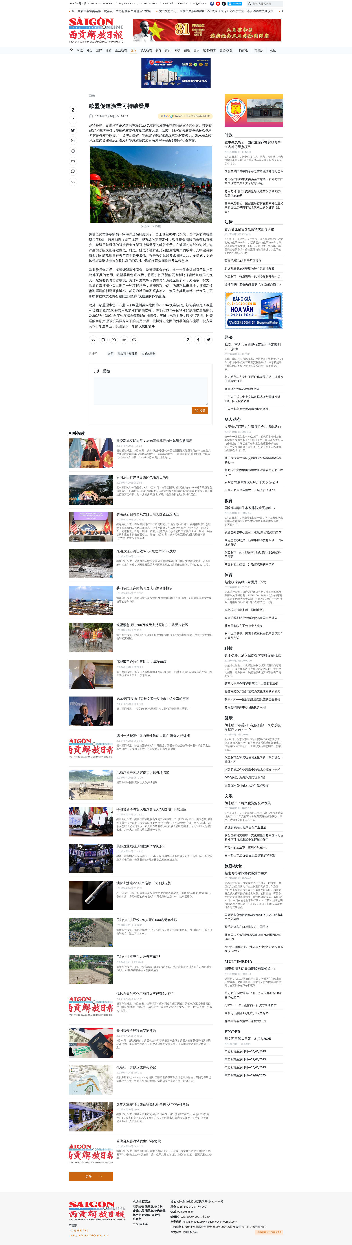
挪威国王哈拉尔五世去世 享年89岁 (141, 662)
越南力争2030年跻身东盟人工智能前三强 (251, 683)
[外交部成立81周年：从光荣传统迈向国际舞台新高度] (91, 453)
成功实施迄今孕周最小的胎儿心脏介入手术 (252, 769)
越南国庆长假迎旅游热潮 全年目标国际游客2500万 (253, 937)
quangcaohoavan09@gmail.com (89, 1235)
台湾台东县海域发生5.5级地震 (138, 1141)
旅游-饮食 (226, 50)
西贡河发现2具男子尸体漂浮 (243, 260)
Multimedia (238, 961)
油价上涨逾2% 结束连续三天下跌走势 (143, 883)
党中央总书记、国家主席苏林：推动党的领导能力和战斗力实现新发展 (276, 11)
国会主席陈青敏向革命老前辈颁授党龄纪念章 (254, 171)
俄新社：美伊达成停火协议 (136, 1067)
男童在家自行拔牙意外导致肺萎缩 (247, 785)
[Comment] (73, 171)
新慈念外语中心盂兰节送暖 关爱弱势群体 (251, 532)
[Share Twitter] (73, 130)
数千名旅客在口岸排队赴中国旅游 (247, 927)
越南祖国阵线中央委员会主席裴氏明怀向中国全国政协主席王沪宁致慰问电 (254, 181)
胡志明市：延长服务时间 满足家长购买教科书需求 (253, 554)
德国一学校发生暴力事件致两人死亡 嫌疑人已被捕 (153, 735)
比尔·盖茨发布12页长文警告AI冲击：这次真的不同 (152, 699)
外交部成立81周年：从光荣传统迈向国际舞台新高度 (154, 440)
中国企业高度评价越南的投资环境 (247, 409)
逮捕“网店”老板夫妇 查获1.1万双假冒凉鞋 (251, 284)
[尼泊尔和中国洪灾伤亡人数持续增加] (91, 785)
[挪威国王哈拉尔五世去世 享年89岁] (91, 674)
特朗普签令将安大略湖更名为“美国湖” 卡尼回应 (151, 809)
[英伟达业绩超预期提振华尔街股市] (91, 858)
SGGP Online (106, 3)
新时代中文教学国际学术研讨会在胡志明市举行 (254, 472)
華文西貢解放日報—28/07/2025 (245, 1067)
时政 (80, 50)
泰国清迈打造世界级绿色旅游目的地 (142, 477)
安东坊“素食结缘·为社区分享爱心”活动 (250, 482)
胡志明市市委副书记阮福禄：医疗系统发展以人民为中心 (253, 727)
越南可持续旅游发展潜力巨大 (246, 873)
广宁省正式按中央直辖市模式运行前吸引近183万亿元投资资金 (252, 399)
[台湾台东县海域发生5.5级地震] (91, 1153)
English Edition (127, 3)
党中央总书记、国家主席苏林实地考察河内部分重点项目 (253, 144)
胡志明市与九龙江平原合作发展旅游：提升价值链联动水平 (254, 379)
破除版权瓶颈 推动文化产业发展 (245, 827)
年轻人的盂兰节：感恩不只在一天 (247, 847)
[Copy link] (73, 161)
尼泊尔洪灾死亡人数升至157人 (138, 957)
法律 (99, 50)
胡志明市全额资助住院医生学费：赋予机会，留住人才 (254, 759)
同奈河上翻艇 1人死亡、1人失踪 (245, 1013)
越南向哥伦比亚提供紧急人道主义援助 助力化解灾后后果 (253, 193)
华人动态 (146, 50)
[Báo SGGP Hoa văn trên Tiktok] (224, 3)
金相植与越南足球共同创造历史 (245, 610)
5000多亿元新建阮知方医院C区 (245, 777)
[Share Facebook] (73, 120)
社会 (89, 50)
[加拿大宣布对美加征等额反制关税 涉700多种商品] (91, 1116)
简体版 (243, 50)
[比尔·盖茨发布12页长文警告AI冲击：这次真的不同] (91, 711)
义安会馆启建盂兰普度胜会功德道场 (251, 427)
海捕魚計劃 (148, 353)
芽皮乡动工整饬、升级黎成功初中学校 (249, 564)
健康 (187, 50)
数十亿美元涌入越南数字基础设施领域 (253, 655)
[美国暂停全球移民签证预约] (91, 1043)
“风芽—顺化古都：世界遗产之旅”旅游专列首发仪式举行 (254, 949)
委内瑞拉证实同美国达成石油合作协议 (144, 588)
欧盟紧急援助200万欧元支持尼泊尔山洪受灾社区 (152, 625)
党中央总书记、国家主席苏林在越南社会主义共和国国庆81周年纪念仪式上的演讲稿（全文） (254, 207)
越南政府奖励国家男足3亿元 (245, 582)
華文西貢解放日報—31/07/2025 (248, 1039)
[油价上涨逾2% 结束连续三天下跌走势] (91, 895)
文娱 (196, 50)
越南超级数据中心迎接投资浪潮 (245, 707)
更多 (88, 1176)
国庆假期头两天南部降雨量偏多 (248, 969)
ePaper (232, 1031)
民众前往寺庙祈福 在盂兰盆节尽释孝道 (250, 855)
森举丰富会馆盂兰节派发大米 (244, 1021)
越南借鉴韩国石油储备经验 (242, 389)
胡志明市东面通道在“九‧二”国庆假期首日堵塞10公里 (253, 995)
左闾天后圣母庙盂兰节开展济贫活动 (248, 490)
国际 (133, 50)
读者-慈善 (209, 50)
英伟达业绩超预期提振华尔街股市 (141, 846)
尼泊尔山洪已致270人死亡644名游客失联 (146, 920)
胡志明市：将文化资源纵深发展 (248, 803)
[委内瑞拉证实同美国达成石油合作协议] (91, 600)
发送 (202, 410)
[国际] (73, 182)
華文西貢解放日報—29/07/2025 (245, 1059)
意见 (273, 50)
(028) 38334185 (79, 1230)
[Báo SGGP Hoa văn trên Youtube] (218, 3)
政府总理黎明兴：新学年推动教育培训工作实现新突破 (254, 542)
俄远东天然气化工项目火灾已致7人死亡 (145, 994)
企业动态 (121, 50)
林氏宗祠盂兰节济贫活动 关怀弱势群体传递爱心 (253, 460)
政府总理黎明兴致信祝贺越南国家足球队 (251, 618)
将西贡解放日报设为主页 (270, 1232)
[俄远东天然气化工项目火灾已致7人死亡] (91, 1006)
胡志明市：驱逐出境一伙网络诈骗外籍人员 (252, 276)
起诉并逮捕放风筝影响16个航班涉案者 (249, 268)
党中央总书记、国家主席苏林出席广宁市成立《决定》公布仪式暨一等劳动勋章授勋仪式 (166, 11)
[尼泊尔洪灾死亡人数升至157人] (91, 969)
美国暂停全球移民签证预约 (136, 1030)
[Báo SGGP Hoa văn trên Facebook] (212, 3)
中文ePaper (199, 3)
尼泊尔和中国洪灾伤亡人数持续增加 (142, 772)
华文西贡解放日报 (96, 30)
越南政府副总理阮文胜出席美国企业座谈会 (147, 514)
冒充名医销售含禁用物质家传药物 (249, 229)
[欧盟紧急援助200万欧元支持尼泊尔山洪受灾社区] (91, 637)
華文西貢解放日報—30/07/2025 (245, 1051)
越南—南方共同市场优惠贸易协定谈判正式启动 (253, 347)
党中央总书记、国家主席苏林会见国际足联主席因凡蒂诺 (254, 635)
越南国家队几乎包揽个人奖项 (244, 626)
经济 (108, 50)
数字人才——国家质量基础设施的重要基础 (252, 699)
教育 (158, 50)
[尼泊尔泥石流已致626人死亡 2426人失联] (91, 563)
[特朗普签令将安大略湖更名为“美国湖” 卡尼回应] (91, 821)
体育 (168, 50)
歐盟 (110, 353)
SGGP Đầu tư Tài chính (175, 3)
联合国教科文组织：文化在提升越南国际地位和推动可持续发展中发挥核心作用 (254, 837)
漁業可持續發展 (127, 353)
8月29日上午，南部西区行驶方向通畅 (249, 1005)
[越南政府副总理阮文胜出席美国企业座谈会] (91, 527)
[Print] (73, 151)
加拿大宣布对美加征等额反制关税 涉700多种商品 (152, 1104)
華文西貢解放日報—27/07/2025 (245, 1075)
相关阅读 (77, 433)
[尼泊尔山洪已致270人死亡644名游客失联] (91, 932)
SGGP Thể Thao (148, 3)
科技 (177, 50)
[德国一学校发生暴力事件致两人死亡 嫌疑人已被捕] (91, 748)
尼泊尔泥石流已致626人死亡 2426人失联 (146, 551)
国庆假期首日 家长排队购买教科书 (250, 508)
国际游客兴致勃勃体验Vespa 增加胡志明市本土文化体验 (254, 917)
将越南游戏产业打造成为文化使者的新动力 (252, 691)
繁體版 (258, 50)
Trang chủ (71, 50)
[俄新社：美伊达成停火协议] (91, 1080)
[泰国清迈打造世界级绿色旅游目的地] (91, 490)
